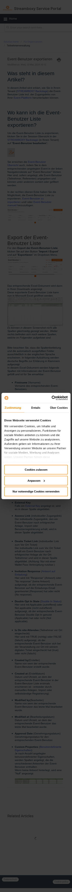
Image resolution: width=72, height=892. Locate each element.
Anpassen (34, 480)
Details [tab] (35, 407)
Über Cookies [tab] (59, 407)
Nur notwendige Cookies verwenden (36, 491)
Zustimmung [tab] (13, 407)
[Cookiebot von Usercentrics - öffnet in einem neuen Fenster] (52, 398)
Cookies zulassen (36, 469)
